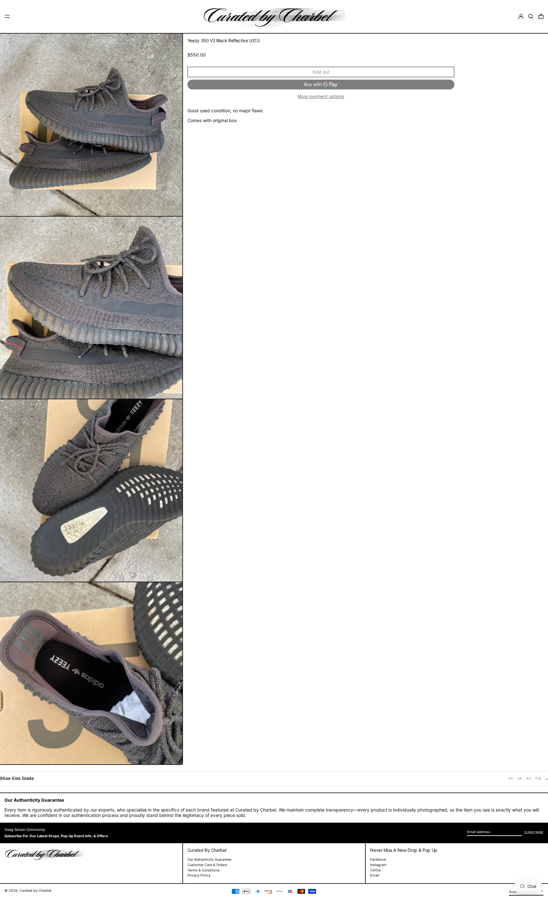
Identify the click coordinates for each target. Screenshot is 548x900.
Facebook (378, 860)
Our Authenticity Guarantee (209, 859)
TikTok (375, 870)
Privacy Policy (199, 875)
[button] (531, 16)
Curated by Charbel (35, 890)
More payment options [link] (320, 96)
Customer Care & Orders (207, 865)
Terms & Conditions (203, 870)
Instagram (378, 865)
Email (374, 875)
